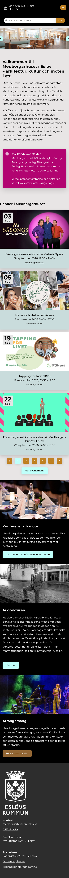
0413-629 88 (10, 829)
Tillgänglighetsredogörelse (20, 866)
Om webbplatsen (14, 861)
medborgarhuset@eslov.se (20, 824)
